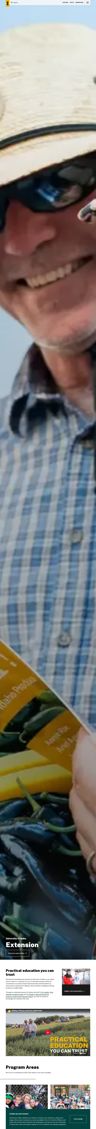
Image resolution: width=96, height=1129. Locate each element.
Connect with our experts (73, 991)
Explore (65, 2)
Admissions (79, 2)
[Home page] (7, 3)
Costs (72, 2)
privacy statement (60, 1124)
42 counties (45, 992)
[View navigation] (87, 2)
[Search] (12, 2)
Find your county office (16, 953)
